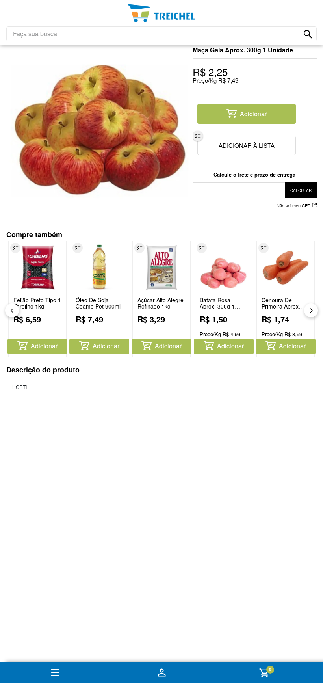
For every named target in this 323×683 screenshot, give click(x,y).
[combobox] (161, 33)
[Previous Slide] (12, 310)
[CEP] (255, 184)
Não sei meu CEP (293, 205)
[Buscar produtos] (308, 34)
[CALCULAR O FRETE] (301, 190)
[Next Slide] (311, 310)
